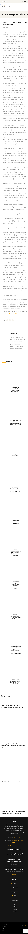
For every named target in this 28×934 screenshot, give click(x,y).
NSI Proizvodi (14, 891)
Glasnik (15, 898)
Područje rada (15, 887)
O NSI (14, 886)
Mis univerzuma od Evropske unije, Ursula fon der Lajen (15, 617)
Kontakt (14, 911)
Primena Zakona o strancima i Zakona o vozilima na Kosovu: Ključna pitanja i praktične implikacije (14, 871)
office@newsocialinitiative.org (7, 6)
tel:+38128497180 (5, 4)
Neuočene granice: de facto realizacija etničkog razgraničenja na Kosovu (15, 585)
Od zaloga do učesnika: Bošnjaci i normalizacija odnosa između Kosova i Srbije (13, 745)
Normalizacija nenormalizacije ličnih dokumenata (15, 522)
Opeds (15, 895)
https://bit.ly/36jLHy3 (12, 313)
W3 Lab (24, 925)
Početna (14, 883)
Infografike (15, 900)
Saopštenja (14, 909)
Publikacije (15, 893)
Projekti (14, 904)
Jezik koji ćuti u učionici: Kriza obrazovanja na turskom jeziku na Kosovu (15, 390)
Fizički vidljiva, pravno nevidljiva (12, 782)
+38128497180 (17, 837)
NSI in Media (24, 1)
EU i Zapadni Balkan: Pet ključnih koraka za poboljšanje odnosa (15, 682)
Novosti (14, 906)
